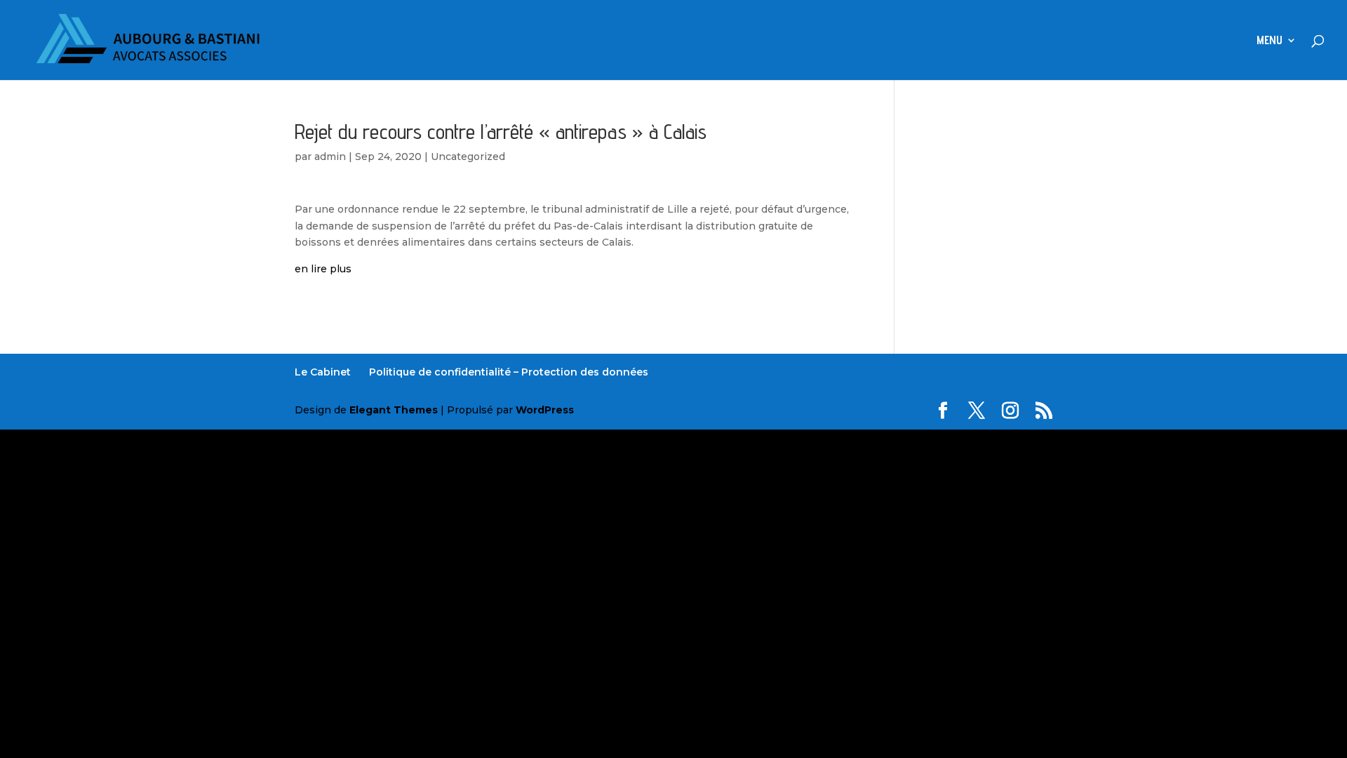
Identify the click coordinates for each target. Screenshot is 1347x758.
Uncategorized (468, 156)
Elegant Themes (393, 410)
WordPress (545, 410)
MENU (1269, 41)
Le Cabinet (323, 372)
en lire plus (323, 268)
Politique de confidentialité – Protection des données (508, 372)
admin (330, 156)
